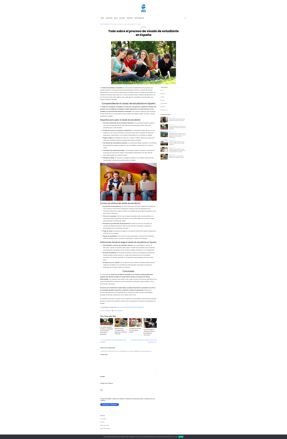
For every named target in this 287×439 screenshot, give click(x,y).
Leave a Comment (118, 310)
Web (101, 390)
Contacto (102, 422)
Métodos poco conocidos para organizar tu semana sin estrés (121, 331)
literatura (162, 100)
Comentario (104, 354)
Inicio (102, 18)
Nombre (103, 376)
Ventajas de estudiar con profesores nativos (135, 330)
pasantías (130, 18)
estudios (122, 18)
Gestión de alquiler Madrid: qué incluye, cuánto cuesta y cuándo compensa (176, 143)
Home (101, 24)
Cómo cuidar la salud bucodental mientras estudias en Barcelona (177, 119)
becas (116, 18)
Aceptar (181, 436)
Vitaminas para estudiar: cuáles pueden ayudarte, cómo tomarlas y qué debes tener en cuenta (177, 150)
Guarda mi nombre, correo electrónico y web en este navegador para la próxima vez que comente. (127, 399)
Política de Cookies (104, 425)
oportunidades (139, 18)
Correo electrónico (107, 383)
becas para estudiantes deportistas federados (130, 307)
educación (109, 18)
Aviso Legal (103, 418)
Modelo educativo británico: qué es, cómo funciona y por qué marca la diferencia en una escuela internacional (177, 135)
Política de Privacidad (105, 428)
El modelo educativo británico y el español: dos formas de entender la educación (106, 330)
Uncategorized (163, 110)
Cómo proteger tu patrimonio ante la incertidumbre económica (149, 332)
